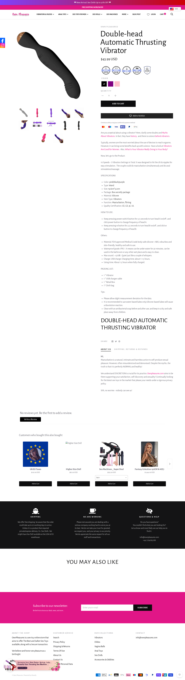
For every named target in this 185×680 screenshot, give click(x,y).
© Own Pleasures (17, 675)
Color (104, 78)
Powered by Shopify (30, 675)
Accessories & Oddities (104, 660)
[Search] (172, 14)
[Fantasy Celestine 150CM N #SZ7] (149, 454)
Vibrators (99, 638)
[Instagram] (2, 45)
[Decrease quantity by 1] (102, 95)
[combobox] (111, 477)
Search (56, 638)
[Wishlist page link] (148, 14)
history (134, 136)
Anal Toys (62, 14)
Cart (162, 14)
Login (153, 14)
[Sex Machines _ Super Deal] (111, 454)
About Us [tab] (106, 349)
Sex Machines (112, 14)
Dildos (97, 642)
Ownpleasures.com (155, 373)
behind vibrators (162, 136)
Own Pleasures (109, 27)
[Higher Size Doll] (73, 454)
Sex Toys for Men (79, 14)
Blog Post (137, 14)
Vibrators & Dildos (44, 14)
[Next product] (169, 464)
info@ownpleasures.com (146, 638)
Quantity (106, 91)
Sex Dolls (96, 14)
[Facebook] (2, 40)
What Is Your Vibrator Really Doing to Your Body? (146, 149)
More (124, 14)
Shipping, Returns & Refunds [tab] (131, 349)
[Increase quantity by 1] (115, 95)
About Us (57, 655)
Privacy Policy (59, 642)
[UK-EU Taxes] (35, 454)
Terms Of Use (59, 651)
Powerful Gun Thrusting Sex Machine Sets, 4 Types (33, 664)
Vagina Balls (100, 646)
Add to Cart (35, 484)
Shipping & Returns (61, 646)
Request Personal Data (63, 664)
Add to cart (118, 104)
